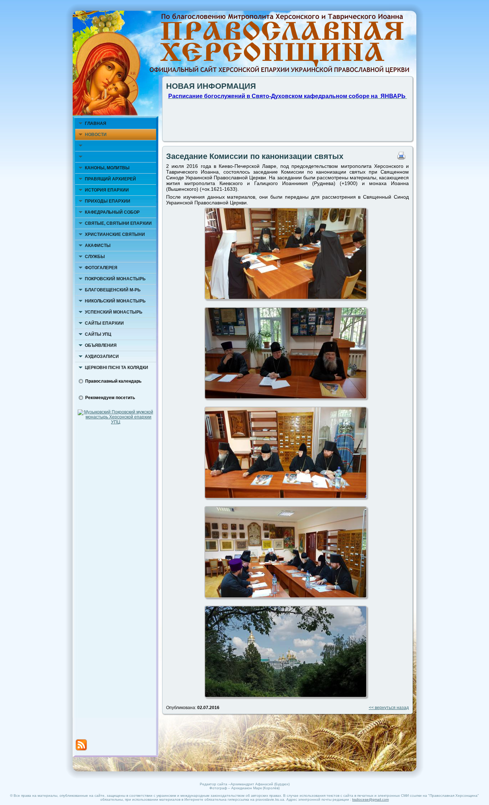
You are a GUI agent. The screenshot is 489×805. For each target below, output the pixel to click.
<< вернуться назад (389, 707)
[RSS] (81, 745)
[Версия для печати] (403, 158)
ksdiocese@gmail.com (370, 799)
